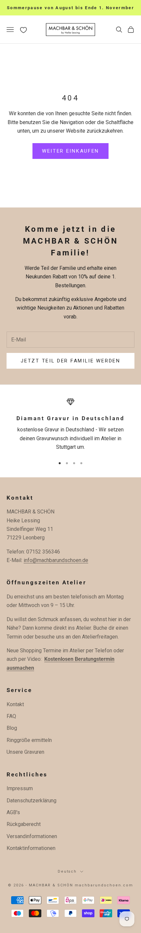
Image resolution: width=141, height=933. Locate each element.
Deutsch (67, 871)
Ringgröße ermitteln (29, 740)
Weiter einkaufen (70, 151)
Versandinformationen (32, 836)
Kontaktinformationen (31, 848)
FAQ (11, 716)
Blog (12, 728)
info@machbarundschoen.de (56, 560)
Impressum (20, 788)
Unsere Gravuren (25, 752)
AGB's (13, 812)
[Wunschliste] (23, 30)
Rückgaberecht (24, 824)
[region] (70, 425)
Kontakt (15, 704)
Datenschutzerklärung (31, 800)
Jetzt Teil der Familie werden (70, 361)
